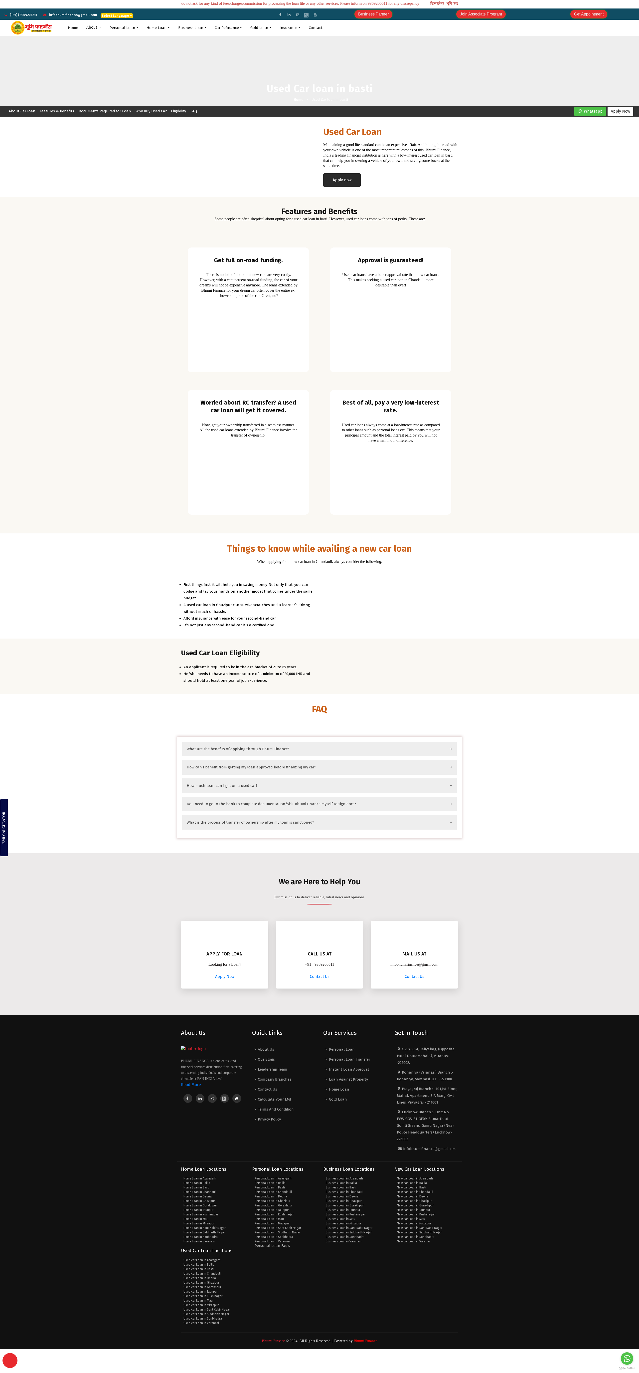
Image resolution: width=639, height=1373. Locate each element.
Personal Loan (122, 27)
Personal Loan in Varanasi (272, 1241)
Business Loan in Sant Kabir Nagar (349, 1228)
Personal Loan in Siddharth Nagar (277, 1232)
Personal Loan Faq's (272, 1245)
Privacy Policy (269, 1119)
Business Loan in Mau (340, 1219)
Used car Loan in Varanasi (201, 1323)
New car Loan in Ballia (412, 1183)
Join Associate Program (481, 14)
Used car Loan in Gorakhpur (202, 1287)
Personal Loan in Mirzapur (272, 1223)
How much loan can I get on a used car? (222, 785)
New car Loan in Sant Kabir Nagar (419, 1228)
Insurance (288, 27)
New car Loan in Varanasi (414, 1241)
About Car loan (22, 111)
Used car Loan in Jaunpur (200, 1291)
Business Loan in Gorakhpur (345, 1205)
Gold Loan (259, 27)
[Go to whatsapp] (627, 1358)
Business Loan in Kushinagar (345, 1214)
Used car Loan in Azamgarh (201, 1260)
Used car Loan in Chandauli (202, 1273)
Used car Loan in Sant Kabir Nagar (206, 1309)
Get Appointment (589, 14)
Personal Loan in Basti (270, 1187)
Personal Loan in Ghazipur (272, 1201)
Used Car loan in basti (330, 100)
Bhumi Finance (365, 1341)
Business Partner (373, 14)
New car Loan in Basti (411, 1187)
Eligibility (178, 111)
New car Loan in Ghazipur (414, 1201)
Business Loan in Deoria (342, 1196)
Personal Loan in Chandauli (273, 1192)
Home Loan (157, 27)
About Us (266, 1049)
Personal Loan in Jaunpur (272, 1210)
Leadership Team (272, 1069)
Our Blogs (266, 1059)
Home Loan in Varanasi (199, 1241)
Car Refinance (227, 27)
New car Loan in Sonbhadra (415, 1237)
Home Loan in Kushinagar (200, 1214)
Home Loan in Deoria (197, 1196)
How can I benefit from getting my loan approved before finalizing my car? (251, 767)
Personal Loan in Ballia (270, 1183)
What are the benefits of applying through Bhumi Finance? (238, 749)
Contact (315, 27)
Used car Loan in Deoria (199, 1278)
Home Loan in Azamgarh (199, 1178)
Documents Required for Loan (105, 111)
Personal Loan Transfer (349, 1059)
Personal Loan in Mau (269, 1219)
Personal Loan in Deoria (271, 1196)
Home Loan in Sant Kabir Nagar (204, 1228)
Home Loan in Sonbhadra (200, 1237)
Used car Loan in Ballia (198, 1264)
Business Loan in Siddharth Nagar (349, 1232)
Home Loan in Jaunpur (198, 1210)
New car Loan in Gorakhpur (415, 1205)
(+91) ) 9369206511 (23, 15)
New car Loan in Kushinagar (416, 1214)
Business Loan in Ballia (341, 1183)
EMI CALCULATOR (4, 828)
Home (73, 27)
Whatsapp (593, 111)
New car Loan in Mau (411, 1219)
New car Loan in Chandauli (415, 1192)
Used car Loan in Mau (198, 1300)
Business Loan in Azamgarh (344, 1178)
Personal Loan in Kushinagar (274, 1214)
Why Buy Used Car (151, 111)
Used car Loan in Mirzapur (201, 1305)
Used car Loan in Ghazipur (201, 1282)
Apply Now (620, 111)
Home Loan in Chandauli (199, 1192)
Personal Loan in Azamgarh (273, 1178)
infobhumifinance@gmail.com (73, 15)
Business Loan (190, 27)
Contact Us (319, 976)
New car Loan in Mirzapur (414, 1223)
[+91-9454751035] (9, 1360)
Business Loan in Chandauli (344, 1192)
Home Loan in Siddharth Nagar (204, 1232)
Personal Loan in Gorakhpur (273, 1205)
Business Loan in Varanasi (343, 1241)
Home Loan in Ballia (196, 1183)
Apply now (342, 180)
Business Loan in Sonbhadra (345, 1237)
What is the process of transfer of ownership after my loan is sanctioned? (250, 822)
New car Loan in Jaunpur (413, 1210)
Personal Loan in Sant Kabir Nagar (278, 1228)
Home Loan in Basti (196, 1187)
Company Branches (274, 1079)
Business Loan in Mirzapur (343, 1223)
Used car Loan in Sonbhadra (202, 1318)
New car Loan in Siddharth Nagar (419, 1232)
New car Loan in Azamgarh (415, 1178)
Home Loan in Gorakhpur (200, 1205)
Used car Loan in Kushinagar (202, 1296)
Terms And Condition (276, 1109)
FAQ (193, 111)
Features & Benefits (57, 111)
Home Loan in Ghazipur (199, 1201)
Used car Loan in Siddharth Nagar (206, 1314)
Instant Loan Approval (349, 1069)
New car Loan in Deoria (412, 1196)
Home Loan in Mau (195, 1219)
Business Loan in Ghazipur (344, 1201)
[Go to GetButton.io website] (627, 1368)
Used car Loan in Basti (198, 1269)
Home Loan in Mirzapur (198, 1223)
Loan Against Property (348, 1079)
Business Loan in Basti (341, 1187)
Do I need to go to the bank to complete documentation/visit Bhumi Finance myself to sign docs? (271, 804)
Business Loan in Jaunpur (343, 1210)
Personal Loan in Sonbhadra (274, 1237)
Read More (191, 1084)
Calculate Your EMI (274, 1099)
